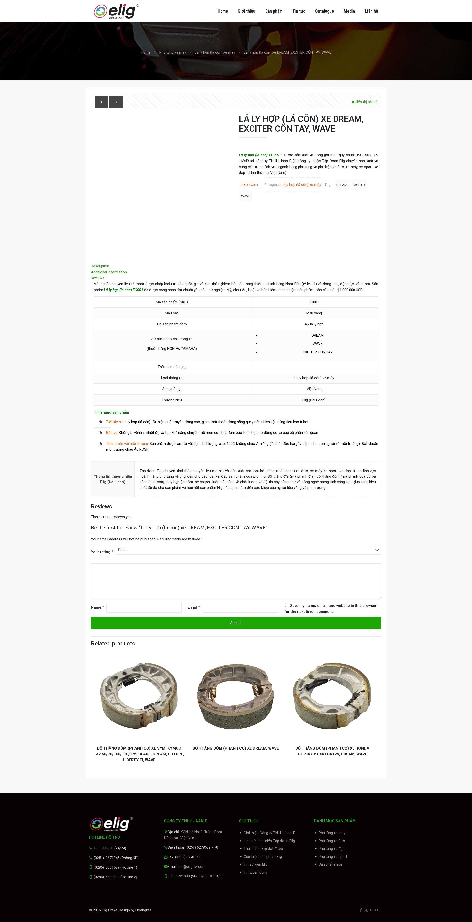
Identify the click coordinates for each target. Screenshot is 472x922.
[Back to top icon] (448, 912)
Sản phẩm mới (330, 864)
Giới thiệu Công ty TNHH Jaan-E (269, 833)
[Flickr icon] (376, 910)
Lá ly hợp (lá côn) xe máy (215, 52)
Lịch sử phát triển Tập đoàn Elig (269, 841)
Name (97, 607)
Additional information (109, 272)
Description (100, 266)
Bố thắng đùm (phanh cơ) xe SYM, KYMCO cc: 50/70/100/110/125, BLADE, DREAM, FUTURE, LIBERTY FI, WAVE (139, 754)
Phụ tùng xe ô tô (332, 841)
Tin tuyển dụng (255, 872)
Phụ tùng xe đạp (332, 848)
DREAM (341, 185)
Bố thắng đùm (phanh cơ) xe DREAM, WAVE (236, 748)
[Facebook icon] (361, 910)
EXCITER (359, 185)
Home (146, 52)
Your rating (102, 552)
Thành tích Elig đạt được (263, 848)
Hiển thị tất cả (366, 102)
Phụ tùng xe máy (172, 52)
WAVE (245, 196)
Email (194, 607)
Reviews (99, 278)
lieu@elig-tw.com (192, 866)
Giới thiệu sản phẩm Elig (263, 856)
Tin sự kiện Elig (255, 864)
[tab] (236, 266)
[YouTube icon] (371, 910)
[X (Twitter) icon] (366, 910)
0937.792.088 (179, 876)
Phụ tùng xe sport (333, 856)
